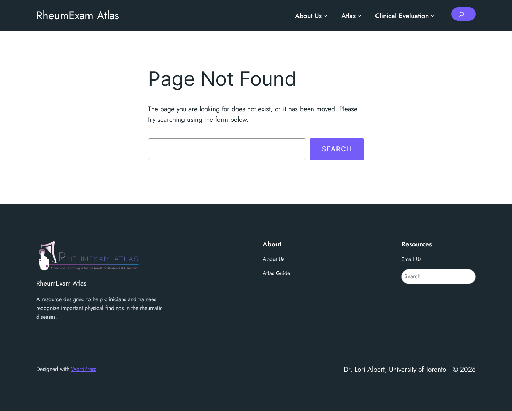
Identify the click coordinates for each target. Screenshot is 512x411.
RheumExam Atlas (77, 15)
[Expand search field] (463, 14)
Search (337, 149)
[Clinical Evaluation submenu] (432, 16)
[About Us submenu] (325, 16)
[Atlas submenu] (359, 16)
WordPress (83, 369)
